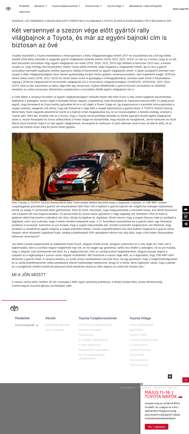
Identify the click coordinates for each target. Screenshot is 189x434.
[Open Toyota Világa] (123, 6)
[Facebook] (170, 376)
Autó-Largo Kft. (181, 8)
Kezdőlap (17, 20)
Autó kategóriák (24, 324)
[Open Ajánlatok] (46, 6)
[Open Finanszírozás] (101, 6)
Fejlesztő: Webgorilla (63, 387)
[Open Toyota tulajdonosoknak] (79, 6)
